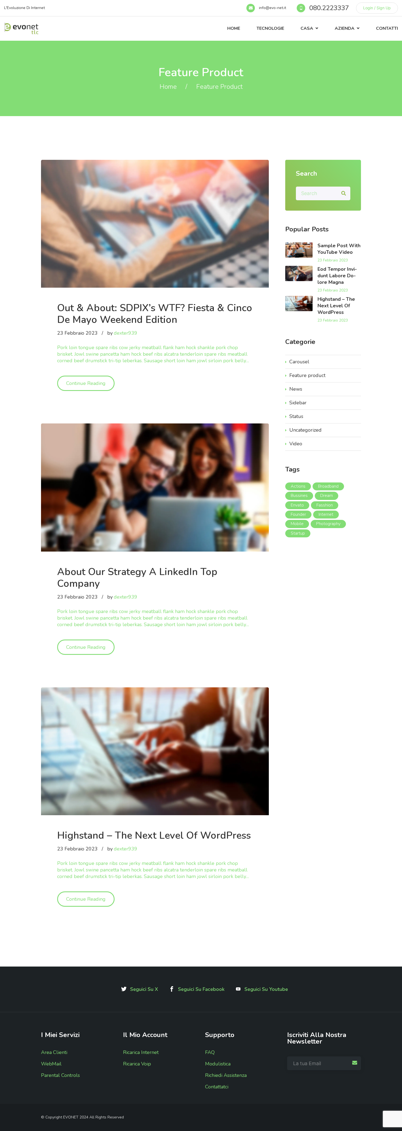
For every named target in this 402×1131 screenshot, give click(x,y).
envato (297, 505)
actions (298, 486)
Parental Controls (60, 1075)
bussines (299, 496)
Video (295, 443)
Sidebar (298, 402)
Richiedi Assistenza (226, 1075)
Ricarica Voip (137, 1064)
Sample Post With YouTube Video (338, 248)
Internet (326, 514)
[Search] (343, 193)
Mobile (297, 524)
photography (328, 524)
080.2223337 (329, 8)
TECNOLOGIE (270, 28)
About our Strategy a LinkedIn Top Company (137, 577)
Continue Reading (90, 383)
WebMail (51, 1064)
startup (298, 533)
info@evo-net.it (272, 7)
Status (296, 416)
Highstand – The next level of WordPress (154, 835)
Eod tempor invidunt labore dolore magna (337, 275)
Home (233, 28)
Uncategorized (305, 430)
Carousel (299, 361)
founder (298, 514)
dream (326, 496)
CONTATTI (387, 28)
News (295, 389)
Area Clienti (54, 1052)
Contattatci (216, 1086)
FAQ (210, 1052)
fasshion (324, 505)
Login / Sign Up (377, 7)
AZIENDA (344, 28)
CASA (307, 28)
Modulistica (218, 1064)
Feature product (307, 375)
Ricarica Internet (141, 1052)
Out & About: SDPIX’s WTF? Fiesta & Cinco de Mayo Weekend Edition (154, 313)
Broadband (328, 486)
